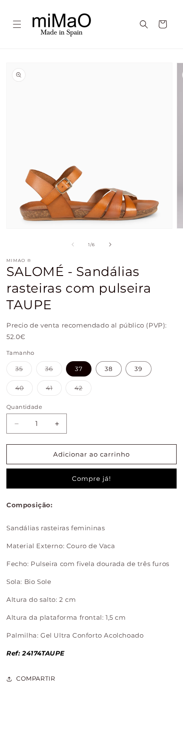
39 (138, 369)
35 (23, 371)
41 (54, 390)
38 (109, 369)
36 (53, 371)
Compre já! (91, 478)
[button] (17, 24)
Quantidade (24, 406)
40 (24, 390)
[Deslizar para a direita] (110, 244)
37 (79, 369)
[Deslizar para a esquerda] (72, 244)
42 (83, 390)
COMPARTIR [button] (35, 678)
